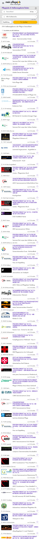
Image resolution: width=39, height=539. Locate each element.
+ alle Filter (33, 19)
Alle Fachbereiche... (12, 16)
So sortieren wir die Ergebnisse (11, 30)
